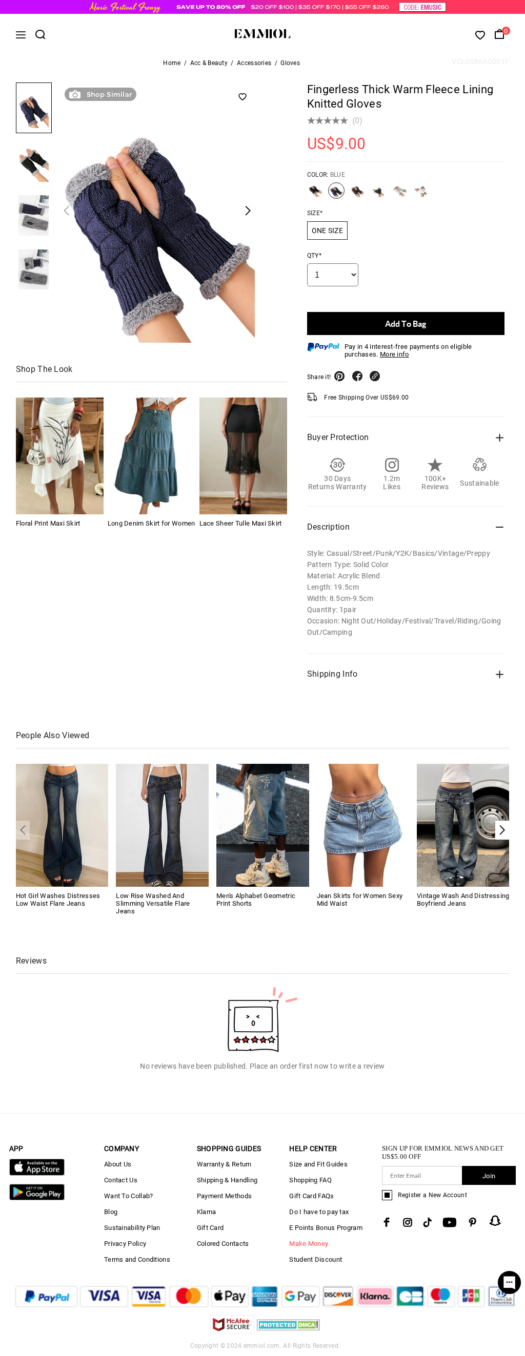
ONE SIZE (327, 230)
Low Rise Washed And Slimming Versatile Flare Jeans (153, 903)
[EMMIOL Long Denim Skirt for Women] (151, 456)
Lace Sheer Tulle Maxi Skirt (240, 523)
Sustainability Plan (132, 1228)
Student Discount (315, 1259)
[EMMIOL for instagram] (407, 1222)
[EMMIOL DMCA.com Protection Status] (288, 1331)
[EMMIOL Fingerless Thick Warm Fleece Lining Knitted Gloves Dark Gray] (379, 195)
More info (394, 354)
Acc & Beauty (209, 63)
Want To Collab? (128, 1196)
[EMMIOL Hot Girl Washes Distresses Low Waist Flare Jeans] (62, 824)
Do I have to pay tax (319, 1212)
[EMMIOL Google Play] (37, 1198)
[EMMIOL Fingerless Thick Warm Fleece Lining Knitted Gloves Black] (315, 195)
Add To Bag (405, 323)
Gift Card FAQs (311, 1196)
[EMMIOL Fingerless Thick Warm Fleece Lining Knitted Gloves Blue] (336, 195)
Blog (110, 1212)
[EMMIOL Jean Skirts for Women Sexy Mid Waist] (363, 824)
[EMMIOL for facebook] (386, 1222)
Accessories (254, 63)
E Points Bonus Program (325, 1228)
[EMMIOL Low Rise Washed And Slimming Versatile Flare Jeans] (162, 824)
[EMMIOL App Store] (37, 1173)
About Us (117, 1164)
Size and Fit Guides (318, 1164)
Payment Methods (224, 1196)
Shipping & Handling (227, 1180)
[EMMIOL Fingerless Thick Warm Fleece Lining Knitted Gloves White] (421, 195)
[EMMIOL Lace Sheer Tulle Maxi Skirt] (243, 456)
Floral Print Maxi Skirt (48, 523)
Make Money (308, 1243)
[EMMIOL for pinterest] (472, 1222)
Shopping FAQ (310, 1180)
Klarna (206, 1212)
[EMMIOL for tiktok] (427, 1222)
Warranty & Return (224, 1164)
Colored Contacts (223, 1243)
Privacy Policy (125, 1243)
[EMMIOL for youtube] (449, 1222)
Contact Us (120, 1180)
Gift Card (210, 1228)
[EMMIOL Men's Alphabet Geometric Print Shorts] (262, 824)
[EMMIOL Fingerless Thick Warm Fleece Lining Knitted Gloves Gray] (400, 195)
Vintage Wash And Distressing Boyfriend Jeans (463, 899)
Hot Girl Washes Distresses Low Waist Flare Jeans (58, 899)
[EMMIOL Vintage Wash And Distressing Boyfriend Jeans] (463, 824)
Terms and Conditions (137, 1259)
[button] (502, 830)
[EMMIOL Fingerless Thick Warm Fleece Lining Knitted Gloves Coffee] (357, 195)
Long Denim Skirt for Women (151, 523)
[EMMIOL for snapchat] (495, 1220)
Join (488, 1176)
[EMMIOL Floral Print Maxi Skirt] (60, 456)
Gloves (290, 63)
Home (171, 63)
